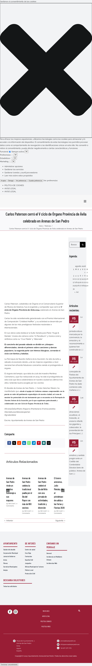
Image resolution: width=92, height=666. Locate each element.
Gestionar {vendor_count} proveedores (21, 173)
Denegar (11, 181)
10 (74, 279)
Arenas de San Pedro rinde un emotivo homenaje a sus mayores (11, 471)
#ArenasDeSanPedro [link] (13, 409)
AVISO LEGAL (10, 188)
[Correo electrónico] (48, 442)
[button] (46, 70)
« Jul (76, 292)
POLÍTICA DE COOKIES (14, 185)
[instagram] (15, 612)
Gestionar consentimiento (9, 664)
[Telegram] (33, 442)
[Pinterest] (38, 442)
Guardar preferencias (35, 181)
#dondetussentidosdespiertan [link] (17, 412)
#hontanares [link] (36, 409)
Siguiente (59, 521)
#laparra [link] (26, 409)
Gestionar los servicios (14, 169)
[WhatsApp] (29, 442)
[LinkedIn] (24, 442)
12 (78, 279)
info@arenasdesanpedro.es (70, 644)
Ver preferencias (21, 181)
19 (78, 282)
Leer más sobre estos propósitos (18, 176)
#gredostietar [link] (10, 415)
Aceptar (3, 181)
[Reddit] (19, 442)
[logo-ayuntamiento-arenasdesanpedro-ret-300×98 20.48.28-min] (17, 197)
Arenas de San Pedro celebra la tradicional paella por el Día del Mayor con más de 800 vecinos (27, 471)
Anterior (9, 521)
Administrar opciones (13, 166)
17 (74, 282)
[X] (14, 442)
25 (76, 286)
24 (74, 286)
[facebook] (10, 612)
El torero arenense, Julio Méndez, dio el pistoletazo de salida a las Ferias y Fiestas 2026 (59, 471)
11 (76, 279)
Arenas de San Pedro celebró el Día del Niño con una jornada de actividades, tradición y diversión (43, 471)
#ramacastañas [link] (48, 409)
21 (82, 282)
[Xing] (43, 442)
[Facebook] (9, 442)
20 (80, 282)
